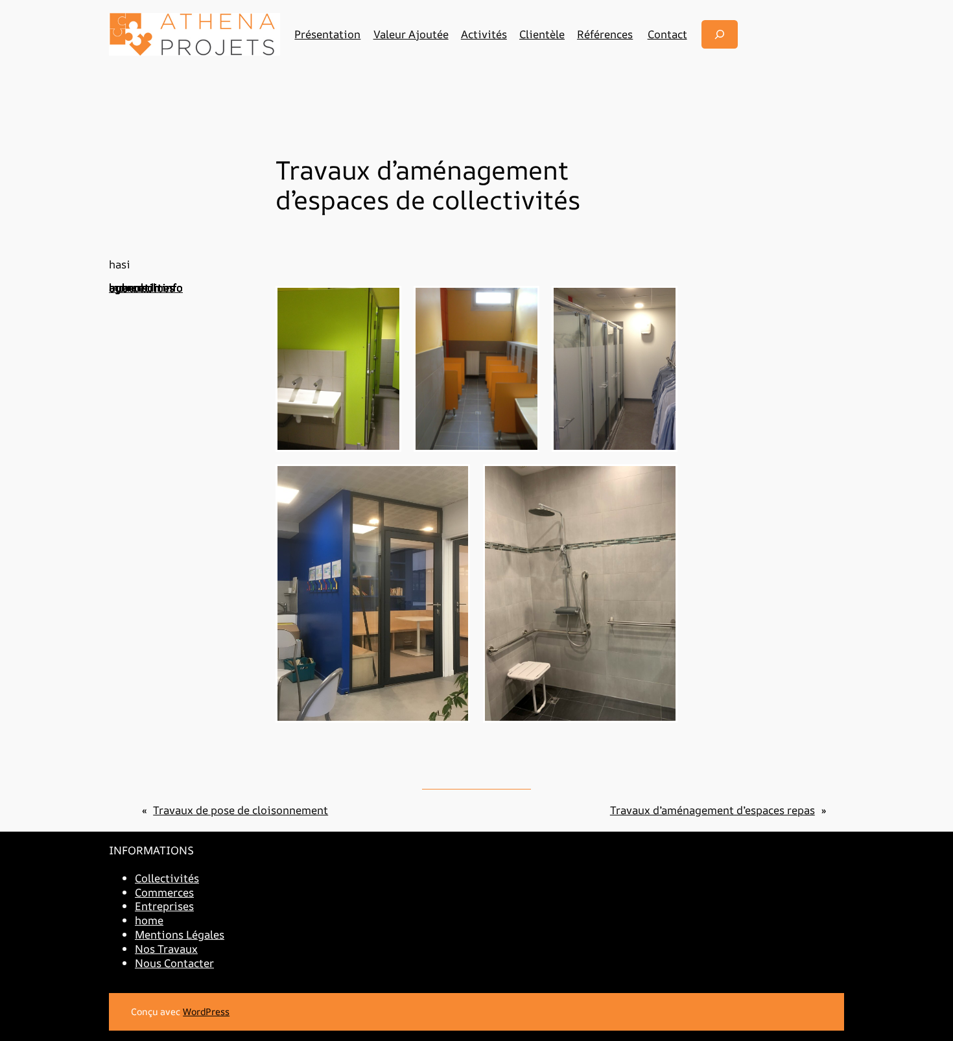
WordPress (206, 1011)
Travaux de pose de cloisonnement (240, 809)
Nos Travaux (166, 948)
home (149, 920)
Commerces (164, 892)
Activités (484, 34)
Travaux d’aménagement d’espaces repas (712, 809)
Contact (667, 34)
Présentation (327, 34)
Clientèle (542, 34)
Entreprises (164, 905)
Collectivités (167, 878)
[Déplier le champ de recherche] (719, 34)
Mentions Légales (179, 934)
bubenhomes (141, 287)
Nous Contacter (174, 962)
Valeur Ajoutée (411, 34)
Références (605, 34)
